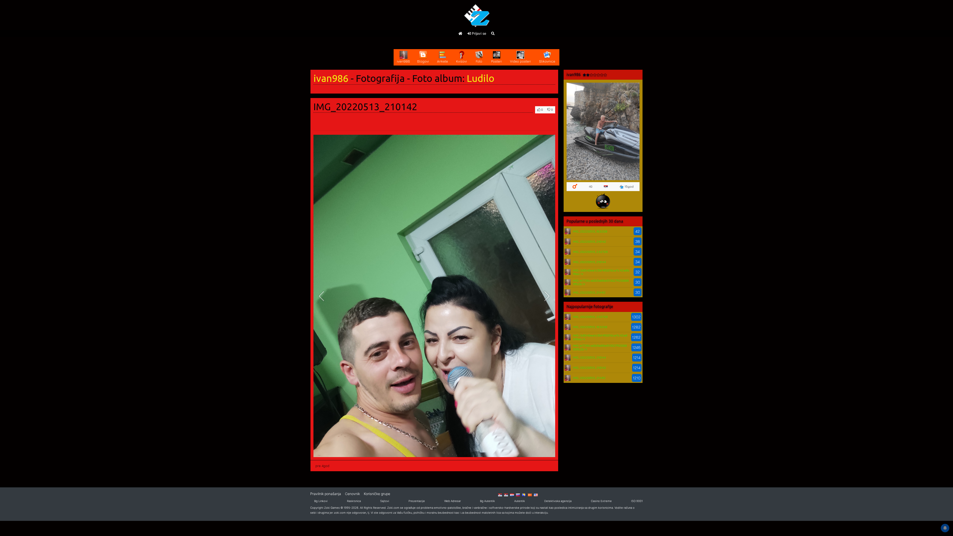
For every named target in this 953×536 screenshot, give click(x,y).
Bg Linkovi (321, 501)
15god (629, 186)
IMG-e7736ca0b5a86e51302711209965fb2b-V (601, 282)
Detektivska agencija (558, 501)
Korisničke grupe (377, 494)
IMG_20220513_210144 (589, 262)
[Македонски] (530, 495)
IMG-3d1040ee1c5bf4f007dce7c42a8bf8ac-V (601, 272)
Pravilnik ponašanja (325, 494)
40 (590, 186)
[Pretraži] (493, 33)
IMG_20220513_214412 (589, 292)
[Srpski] (506, 495)
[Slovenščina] (518, 495)
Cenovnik (352, 494)
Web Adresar (452, 501)
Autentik (519, 501)
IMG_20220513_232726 (590, 252)
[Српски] (500, 495)
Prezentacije (416, 501)
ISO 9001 (637, 501)
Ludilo (480, 78)
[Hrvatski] (512, 495)
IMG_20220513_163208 (590, 231)
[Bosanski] (524, 495)
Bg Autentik (487, 501)
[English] (536, 495)
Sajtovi (384, 501)
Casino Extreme (601, 501)
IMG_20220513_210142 (589, 241)
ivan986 (330, 78)
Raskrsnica (354, 501)
